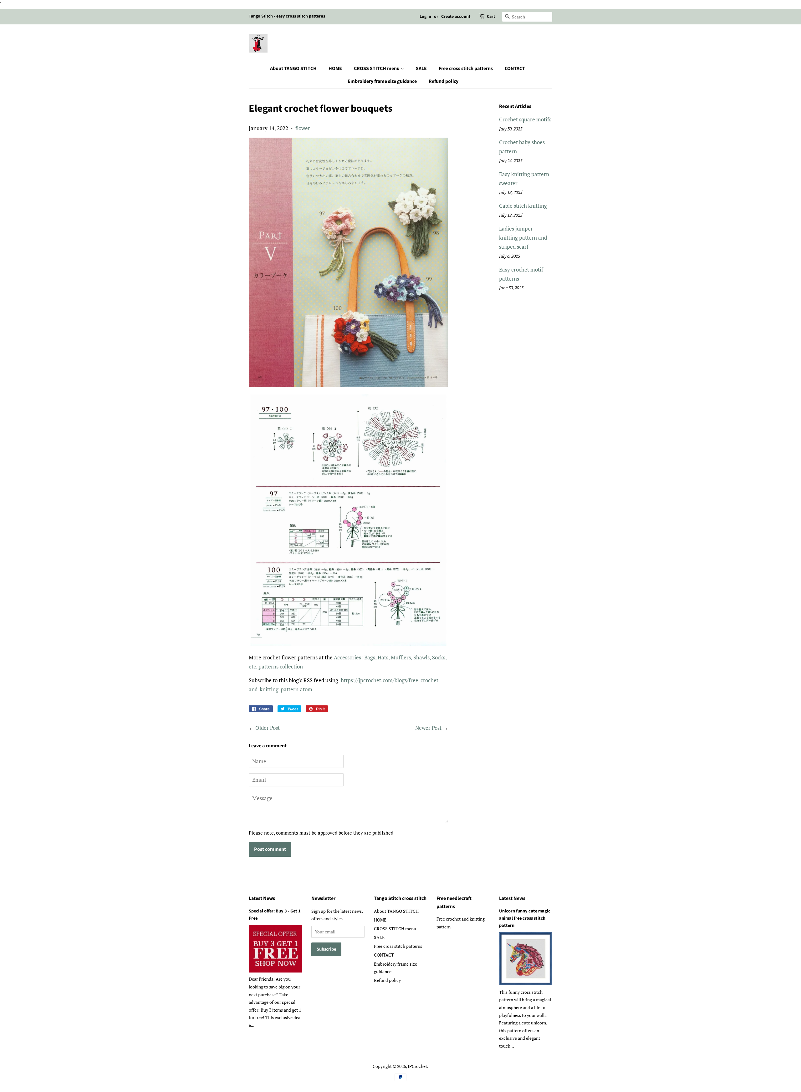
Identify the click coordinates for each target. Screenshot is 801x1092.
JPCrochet (417, 1066)
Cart (491, 16)
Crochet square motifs (525, 119)
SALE (421, 68)
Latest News (262, 898)
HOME (335, 68)
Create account (455, 16)
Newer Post (428, 727)
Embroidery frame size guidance (382, 81)
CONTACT (515, 68)
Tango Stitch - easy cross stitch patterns (287, 16)
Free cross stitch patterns (466, 68)
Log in (425, 16)
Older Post (267, 727)
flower (302, 128)
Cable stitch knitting (523, 205)
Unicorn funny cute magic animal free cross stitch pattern (524, 918)
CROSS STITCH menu (377, 68)
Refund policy (443, 81)
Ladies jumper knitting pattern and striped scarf (523, 237)
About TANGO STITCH (293, 68)
